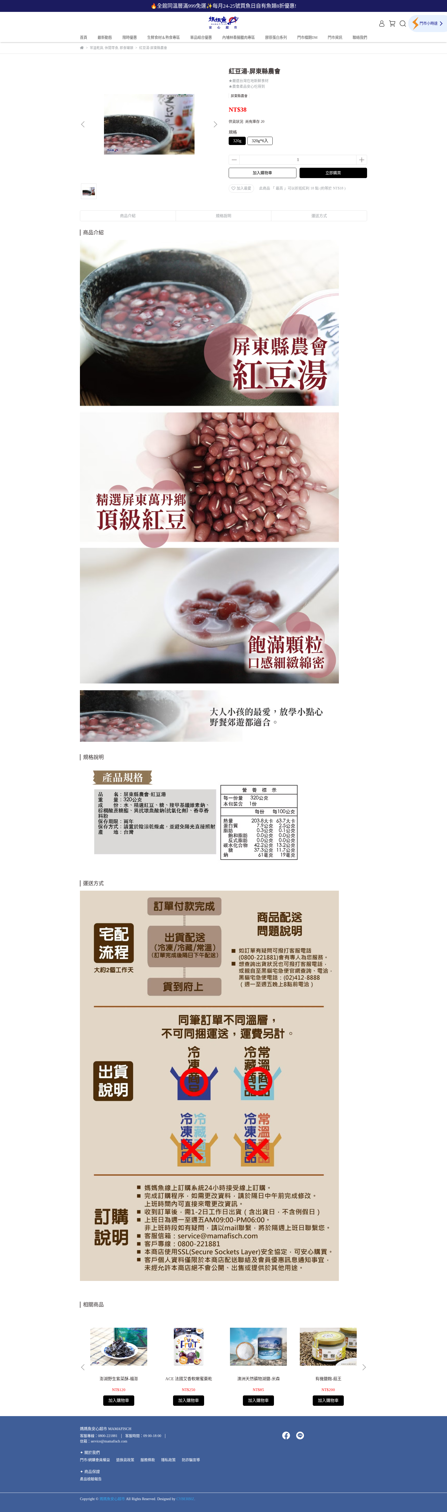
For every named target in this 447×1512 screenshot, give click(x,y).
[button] (215, 124)
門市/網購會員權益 (95, 1460)
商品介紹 (128, 216)
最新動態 (105, 37)
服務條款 (147, 1460)
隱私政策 (168, 1460)
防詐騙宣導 (191, 1460)
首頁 (83, 37)
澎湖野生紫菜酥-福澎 (119, 1379)
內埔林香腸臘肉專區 (238, 37)
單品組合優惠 (201, 37)
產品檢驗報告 (91, 1479)
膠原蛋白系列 (276, 37)
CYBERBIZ (185, 1499)
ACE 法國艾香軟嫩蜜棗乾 (188, 1379)
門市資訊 (335, 37)
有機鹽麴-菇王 (328, 1379)
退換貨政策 (125, 1460)
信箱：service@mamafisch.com (103, 1441)
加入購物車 (262, 173)
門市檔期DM (307, 37)
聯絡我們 (360, 37)
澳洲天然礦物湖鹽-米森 (258, 1379)
